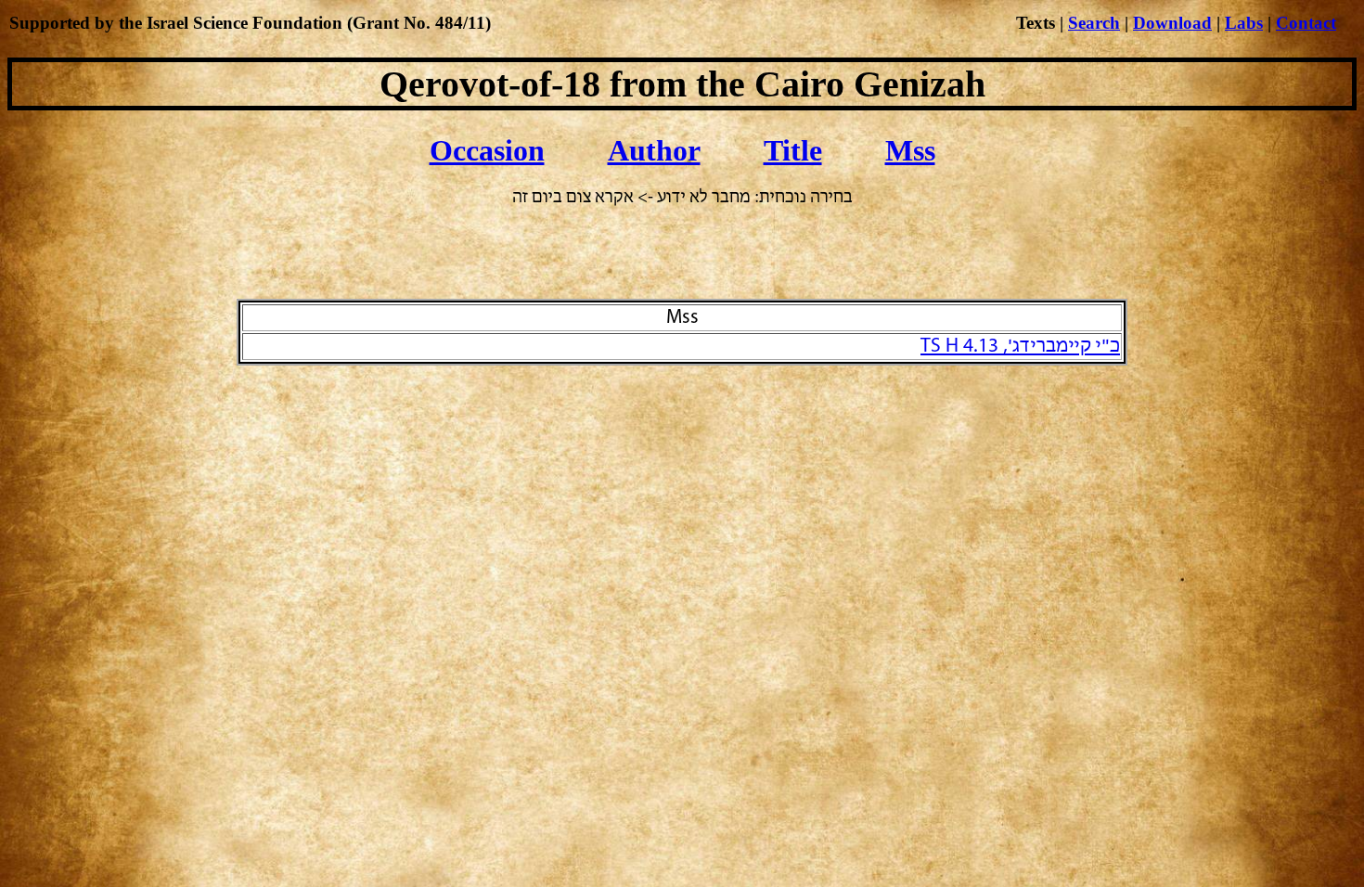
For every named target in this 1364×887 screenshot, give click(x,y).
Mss (910, 150)
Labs (1244, 22)
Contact (1306, 22)
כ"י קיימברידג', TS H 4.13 (1020, 346)
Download (1172, 22)
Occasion (487, 150)
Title (793, 150)
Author (654, 150)
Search (1094, 22)
